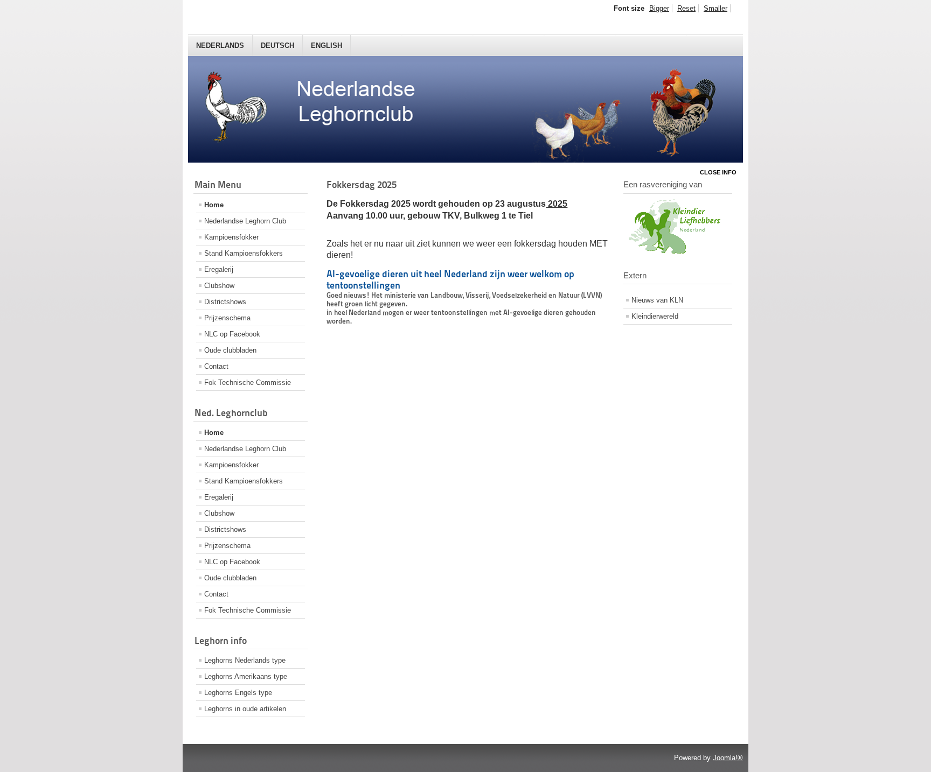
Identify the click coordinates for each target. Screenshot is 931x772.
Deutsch (277, 45)
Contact (216, 366)
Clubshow (219, 286)
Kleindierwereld (654, 316)
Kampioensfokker (231, 237)
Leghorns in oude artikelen (245, 709)
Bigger (659, 8)
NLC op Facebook (232, 334)
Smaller (715, 8)
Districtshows (225, 302)
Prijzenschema (227, 318)
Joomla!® (728, 758)
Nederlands (220, 45)
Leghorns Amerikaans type (245, 676)
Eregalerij (218, 269)
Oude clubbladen (230, 350)
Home (214, 205)
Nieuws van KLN (657, 300)
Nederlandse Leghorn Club (245, 221)
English (326, 45)
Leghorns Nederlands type (245, 660)
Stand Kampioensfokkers (243, 253)
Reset (686, 8)
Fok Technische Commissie (247, 382)
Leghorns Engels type (238, 693)
